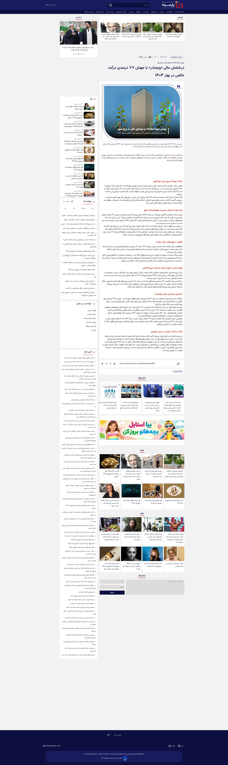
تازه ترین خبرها (91, 326)
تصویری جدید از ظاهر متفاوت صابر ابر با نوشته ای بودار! (131, 566)
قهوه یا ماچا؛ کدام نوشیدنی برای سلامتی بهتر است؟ (79, 421)
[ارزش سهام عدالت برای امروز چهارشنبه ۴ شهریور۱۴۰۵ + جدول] (89, 193)
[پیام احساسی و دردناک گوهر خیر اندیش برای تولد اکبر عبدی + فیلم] (110, 491)
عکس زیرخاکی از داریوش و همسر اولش (174, 565)
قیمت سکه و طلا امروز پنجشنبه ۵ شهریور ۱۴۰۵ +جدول (111, 474)
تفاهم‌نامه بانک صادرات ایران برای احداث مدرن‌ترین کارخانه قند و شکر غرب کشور (129, 405)
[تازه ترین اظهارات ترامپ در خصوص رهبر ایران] (89, 176)
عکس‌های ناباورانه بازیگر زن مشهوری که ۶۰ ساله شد (153, 565)
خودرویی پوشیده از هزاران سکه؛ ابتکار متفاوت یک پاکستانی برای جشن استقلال (152, 36)
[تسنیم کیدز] (142, 431)
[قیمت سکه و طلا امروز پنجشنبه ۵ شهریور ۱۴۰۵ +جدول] (110, 461)
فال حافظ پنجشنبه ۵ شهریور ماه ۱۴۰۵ (174, 502)
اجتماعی (146, 12)
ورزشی (131, 12)
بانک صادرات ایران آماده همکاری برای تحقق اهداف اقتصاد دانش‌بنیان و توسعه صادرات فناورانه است (172, 406)
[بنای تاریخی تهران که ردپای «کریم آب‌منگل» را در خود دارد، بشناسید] (131, 28)
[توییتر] (102, 363)
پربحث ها (66, 201)
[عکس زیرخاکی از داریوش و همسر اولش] (174, 554)
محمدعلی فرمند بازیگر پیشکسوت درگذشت (79, 288)
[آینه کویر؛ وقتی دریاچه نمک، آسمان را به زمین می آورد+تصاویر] (78, 33)
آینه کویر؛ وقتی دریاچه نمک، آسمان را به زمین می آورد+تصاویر (77, 48)
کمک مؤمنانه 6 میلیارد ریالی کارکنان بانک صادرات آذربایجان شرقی (107, 405)
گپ (182, 746)
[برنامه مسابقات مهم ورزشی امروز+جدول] (89, 106)
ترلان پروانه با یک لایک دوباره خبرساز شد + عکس (77, 224)
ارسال (112, 592)
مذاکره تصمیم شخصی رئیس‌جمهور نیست (82, 596)
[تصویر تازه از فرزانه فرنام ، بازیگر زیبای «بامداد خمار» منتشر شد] (131, 524)
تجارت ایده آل (91, 322)
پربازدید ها (87, 201)
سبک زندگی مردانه (90, 318)
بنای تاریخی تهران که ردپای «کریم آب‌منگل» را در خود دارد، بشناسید (131, 35)
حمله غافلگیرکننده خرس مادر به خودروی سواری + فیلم (78, 444)
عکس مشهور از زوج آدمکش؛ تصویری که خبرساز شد (173, 35)
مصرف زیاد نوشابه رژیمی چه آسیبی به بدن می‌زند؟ (79, 536)
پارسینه (173, 155)
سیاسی (162, 12)
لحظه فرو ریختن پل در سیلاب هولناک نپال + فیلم (79, 389)
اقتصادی (170, 12)
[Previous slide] (62, 33)
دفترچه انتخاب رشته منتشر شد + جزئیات (73, 133)
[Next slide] (94, 33)
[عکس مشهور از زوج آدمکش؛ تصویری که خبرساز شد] (173, 28)
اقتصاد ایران (91, 310)
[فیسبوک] (110, 363)
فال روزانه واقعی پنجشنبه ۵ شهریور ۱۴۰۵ (131, 502)
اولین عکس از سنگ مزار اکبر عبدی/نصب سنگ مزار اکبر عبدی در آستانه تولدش (110, 537)
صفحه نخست (179, 12)
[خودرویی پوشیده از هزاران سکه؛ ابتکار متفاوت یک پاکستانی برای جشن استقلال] (152, 28)
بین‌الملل (154, 12)
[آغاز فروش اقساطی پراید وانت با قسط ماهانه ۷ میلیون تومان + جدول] (89, 124)
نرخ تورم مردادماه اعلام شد (86, 592)
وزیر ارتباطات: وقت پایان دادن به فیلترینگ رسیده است (77, 655)
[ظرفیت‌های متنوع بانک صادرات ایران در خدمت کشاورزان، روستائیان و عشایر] (152, 391)
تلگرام (173, 746)
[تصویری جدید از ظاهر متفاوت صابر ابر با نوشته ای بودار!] (131, 554)
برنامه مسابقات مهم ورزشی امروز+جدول (74, 107)
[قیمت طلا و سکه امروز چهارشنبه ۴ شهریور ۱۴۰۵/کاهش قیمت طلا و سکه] (110, 554)
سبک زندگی (110, 12)
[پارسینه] (171, 5)
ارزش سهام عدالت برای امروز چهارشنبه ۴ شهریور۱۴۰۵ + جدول (74, 194)
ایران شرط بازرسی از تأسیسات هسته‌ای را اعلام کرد (79, 618)
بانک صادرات (178, 371)
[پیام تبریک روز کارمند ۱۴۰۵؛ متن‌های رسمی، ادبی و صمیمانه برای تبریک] (152, 524)
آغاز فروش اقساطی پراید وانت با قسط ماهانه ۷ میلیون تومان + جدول (73, 125)
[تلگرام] (106, 363)
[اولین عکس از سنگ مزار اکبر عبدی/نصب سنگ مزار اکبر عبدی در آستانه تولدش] (110, 524)
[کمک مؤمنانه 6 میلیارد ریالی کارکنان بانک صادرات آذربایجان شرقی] (110, 391)
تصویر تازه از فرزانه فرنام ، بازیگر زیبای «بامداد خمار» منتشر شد (132, 537)
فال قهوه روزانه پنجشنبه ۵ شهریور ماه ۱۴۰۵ (153, 502)
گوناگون (180, 17)
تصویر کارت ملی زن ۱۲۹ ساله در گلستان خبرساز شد (79, 362)
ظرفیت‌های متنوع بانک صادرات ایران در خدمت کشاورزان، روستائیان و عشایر (152, 406)
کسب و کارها (89, 12)
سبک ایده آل (91, 314)
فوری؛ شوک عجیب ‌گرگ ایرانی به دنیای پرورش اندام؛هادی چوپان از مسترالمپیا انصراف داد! (174, 538)
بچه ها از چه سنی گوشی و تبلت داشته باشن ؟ (78, 239)
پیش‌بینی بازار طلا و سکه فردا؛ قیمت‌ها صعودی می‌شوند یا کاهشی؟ (73, 142)
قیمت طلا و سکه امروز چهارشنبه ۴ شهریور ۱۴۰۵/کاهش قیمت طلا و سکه (110, 566)
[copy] (178, 363)
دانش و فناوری (121, 12)
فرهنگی (138, 12)
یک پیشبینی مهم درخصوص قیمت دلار (74, 185)
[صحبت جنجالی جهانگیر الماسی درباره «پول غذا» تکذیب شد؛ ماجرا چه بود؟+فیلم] (111, 28)
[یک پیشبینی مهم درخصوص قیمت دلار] (89, 184)
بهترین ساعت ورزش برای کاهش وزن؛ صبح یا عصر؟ (79, 532)
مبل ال (93, 330)
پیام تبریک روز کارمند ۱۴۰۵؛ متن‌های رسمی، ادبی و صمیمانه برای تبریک (153, 537)
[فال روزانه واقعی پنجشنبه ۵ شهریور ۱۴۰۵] (131, 491)
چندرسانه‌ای (100, 12)
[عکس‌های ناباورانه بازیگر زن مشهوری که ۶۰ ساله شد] (152, 554)
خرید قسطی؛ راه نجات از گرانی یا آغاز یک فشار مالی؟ (78, 475)
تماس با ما (53, 5)
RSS (47, 5)
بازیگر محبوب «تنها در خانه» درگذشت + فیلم (79, 219)
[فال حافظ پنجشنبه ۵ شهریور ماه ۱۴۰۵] (174, 491)
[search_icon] (111, 5)
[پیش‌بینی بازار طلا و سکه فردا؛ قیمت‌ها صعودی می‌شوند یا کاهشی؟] (89, 141)
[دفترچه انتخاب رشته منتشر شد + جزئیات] (89, 132)
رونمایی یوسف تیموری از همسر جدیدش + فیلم (78, 215)
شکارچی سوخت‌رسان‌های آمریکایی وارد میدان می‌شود (78, 365)
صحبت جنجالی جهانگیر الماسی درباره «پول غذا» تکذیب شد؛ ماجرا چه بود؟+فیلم (110, 36)
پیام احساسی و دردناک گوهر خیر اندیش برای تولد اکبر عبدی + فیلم (110, 503)
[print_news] (114, 363)
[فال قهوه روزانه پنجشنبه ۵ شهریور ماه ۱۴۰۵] (152, 491)
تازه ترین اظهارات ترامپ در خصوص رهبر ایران (74, 177)
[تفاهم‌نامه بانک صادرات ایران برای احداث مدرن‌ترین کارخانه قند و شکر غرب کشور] (131, 391)
